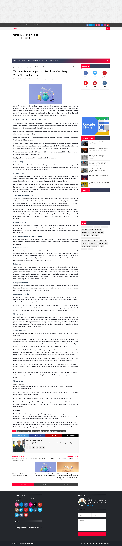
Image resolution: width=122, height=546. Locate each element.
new (102, 246)
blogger (23, 484)
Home (15, 25)
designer (100, 243)
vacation (59, 66)
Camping (104, 227)
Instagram (95, 235)
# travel (29, 431)
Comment (73, 435)
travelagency (34, 66)
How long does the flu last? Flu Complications (99, 183)
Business (22, 60)
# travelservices (54, 431)
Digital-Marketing (95, 229)
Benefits (89, 227)
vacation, (65, 79)
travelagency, (45, 79)
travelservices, (59, 79)
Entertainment (33, 60)
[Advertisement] (50, 11)
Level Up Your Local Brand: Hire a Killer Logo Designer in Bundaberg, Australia (99, 163)
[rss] (99, 543)
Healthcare (86, 235)
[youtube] (108, 25)
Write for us (37, 25)
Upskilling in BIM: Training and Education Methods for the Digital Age (99, 170)
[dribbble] (99, 25)
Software (96, 238)
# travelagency (36, 431)
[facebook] (87, 25)
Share (39, 435)
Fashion (93, 232)
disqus (45, 484)
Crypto (84, 229)
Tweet (23, 435)
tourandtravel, (34, 79)
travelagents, (52, 79)
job (106, 243)
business (92, 243)
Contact (28, 25)
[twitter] (90, 25)
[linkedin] (93, 25)
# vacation (62, 431)
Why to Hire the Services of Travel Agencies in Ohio (20, 474)
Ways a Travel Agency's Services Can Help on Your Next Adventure (45, 474)
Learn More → (91, 505)
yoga (90, 249)
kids (88, 246)
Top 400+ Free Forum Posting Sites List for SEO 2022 (98, 176)
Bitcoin (96, 227)
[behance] (102, 25)
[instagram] (105, 25)
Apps (83, 227)
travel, (39, 79)
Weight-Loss (102, 240)
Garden (100, 232)
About (21, 25)
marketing (95, 246)
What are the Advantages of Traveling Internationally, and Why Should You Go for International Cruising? (67, 476)
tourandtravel (21, 66)
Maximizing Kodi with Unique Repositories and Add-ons (98, 149)
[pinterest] (96, 25)
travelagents (43, 66)
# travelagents (45, 431)
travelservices (51, 66)
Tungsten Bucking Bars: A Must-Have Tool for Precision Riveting (98, 157)
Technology (46, 60)
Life (55, 60)
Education (85, 232)
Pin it (56, 435)
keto (83, 246)
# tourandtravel (21, 431)
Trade (94, 240)
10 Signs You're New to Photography (96, 142)
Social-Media (86, 238)
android (84, 243)
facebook (67, 484)
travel (28, 66)
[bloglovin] (96, 543)
